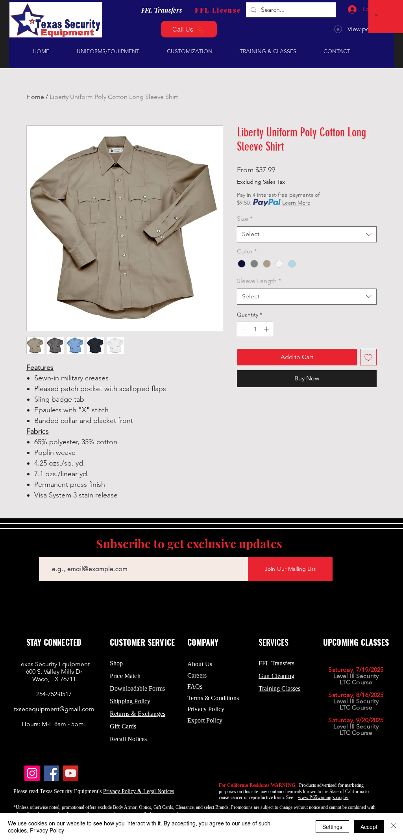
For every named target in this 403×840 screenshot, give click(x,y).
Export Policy (204, 720)
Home (35, 97)
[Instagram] (32, 773)
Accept (368, 827)
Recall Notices (128, 739)
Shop (116, 663)
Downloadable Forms (137, 688)
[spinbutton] (255, 329)
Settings (332, 827)
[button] (377, 15)
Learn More (296, 202)
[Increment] (267, 329)
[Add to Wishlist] (368, 357)
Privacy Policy (47, 830)
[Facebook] (51, 773)
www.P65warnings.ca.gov (323, 797)
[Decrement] (243, 329)
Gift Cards (123, 726)
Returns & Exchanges (137, 713)
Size (245, 218)
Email (45, 551)
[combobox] (307, 234)
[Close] (393, 827)
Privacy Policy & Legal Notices (138, 791)
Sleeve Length (259, 281)
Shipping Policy (130, 701)
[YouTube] (70, 773)
